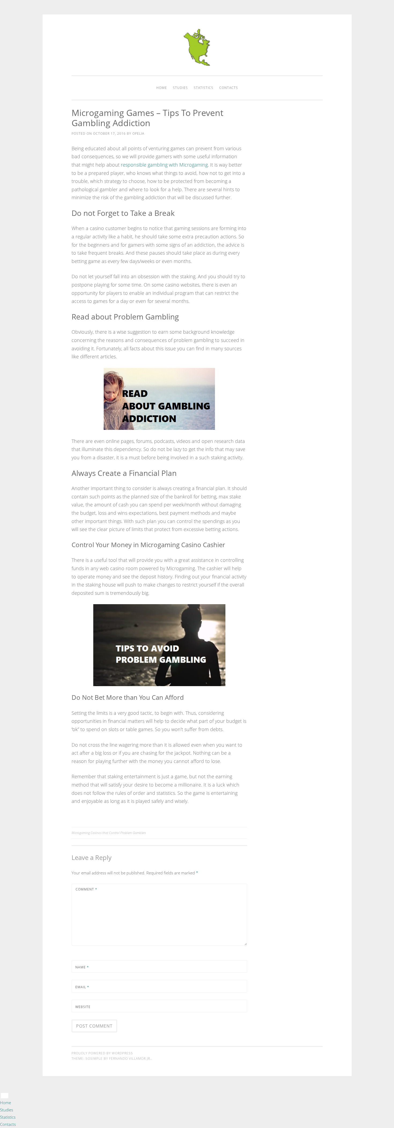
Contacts (228, 87)
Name (82, 967)
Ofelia (138, 133)
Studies (180, 87)
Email (82, 987)
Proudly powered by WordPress (102, 1053)
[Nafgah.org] (197, 64)
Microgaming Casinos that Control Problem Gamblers (109, 832)
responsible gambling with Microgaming (164, 164)
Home (161, 87)
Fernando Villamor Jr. (130, 1058)
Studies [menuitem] (6, 1109)
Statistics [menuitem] (8, 1117)
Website (83, 1007)
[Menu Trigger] (4, 1095)
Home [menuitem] (5, 1102)
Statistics (203, 87)
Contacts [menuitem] (8, 1124)
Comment (86, 889)
